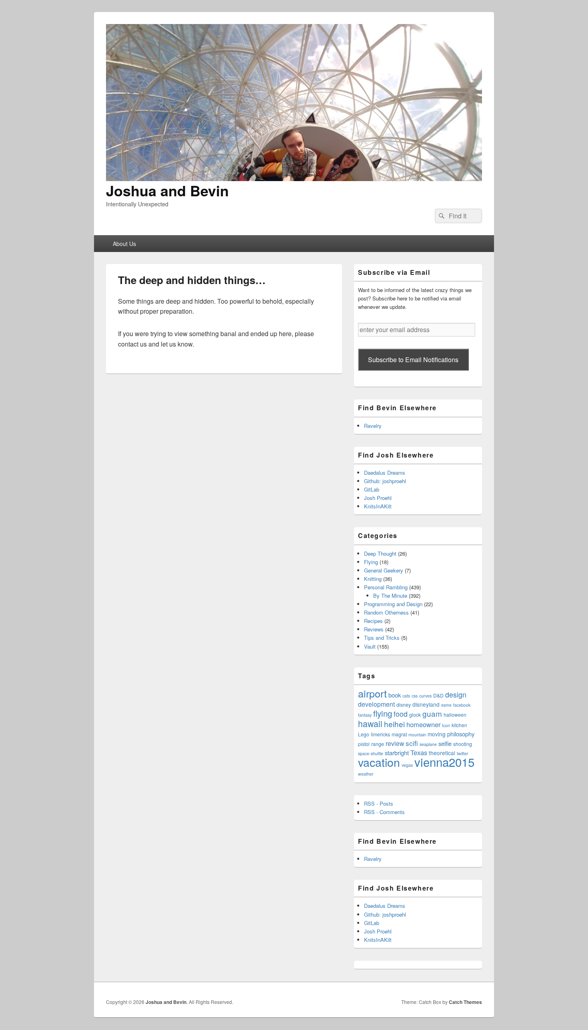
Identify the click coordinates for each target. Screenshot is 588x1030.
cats (406, 696)
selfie (445, 743)
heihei (394, 723)
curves (425, 696)
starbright (397, 752)
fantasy (365, 715)
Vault (370, 646)
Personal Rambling (386, 587)
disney (403, 704)
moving (437, 734)
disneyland (426, 704)
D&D (438, 695)
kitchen (459, 725)
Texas (418, 752)
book (394, 695)
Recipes (373, 621)
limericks (380, 734)
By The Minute (390, 595)
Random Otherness (386, 612)
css (415, 696)
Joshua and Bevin (167, 190)
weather (366, 774)
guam (432, 713)
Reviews (374, 629)
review (395, 743)
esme (446, 705)
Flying (371, 562)
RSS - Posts (378, 803)
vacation (379, 762)
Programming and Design (393, 604)
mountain (417, 735)
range (377, 743)
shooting (462, 743)
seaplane (428, 744)
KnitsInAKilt (378, 506)
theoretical (442, 753)
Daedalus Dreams (384, 472)
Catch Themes (465, 1002)
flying (382, 713)
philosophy (460, 734)
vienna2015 (444, 761)
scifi (412, 743)
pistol (364, 743)
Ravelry (373, 425)
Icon (446, 725)
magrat (399, 734)
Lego (363, 734)
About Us (124, 244)
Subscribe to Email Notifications (413, 359)
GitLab (371, 489)
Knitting (373, 579)
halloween (455, 714)
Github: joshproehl (385, 481)
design (455, 694)
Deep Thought (380, 553)
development (376, 703)
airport (372, 693)
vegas (407, 765)
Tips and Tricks (382, 637)
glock (415, 714)
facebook (461, 705)
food (401, 714)
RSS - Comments (384, 812)
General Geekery (383, 570)
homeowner (423, 724)
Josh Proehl (378, 498)
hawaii (370, 723)
